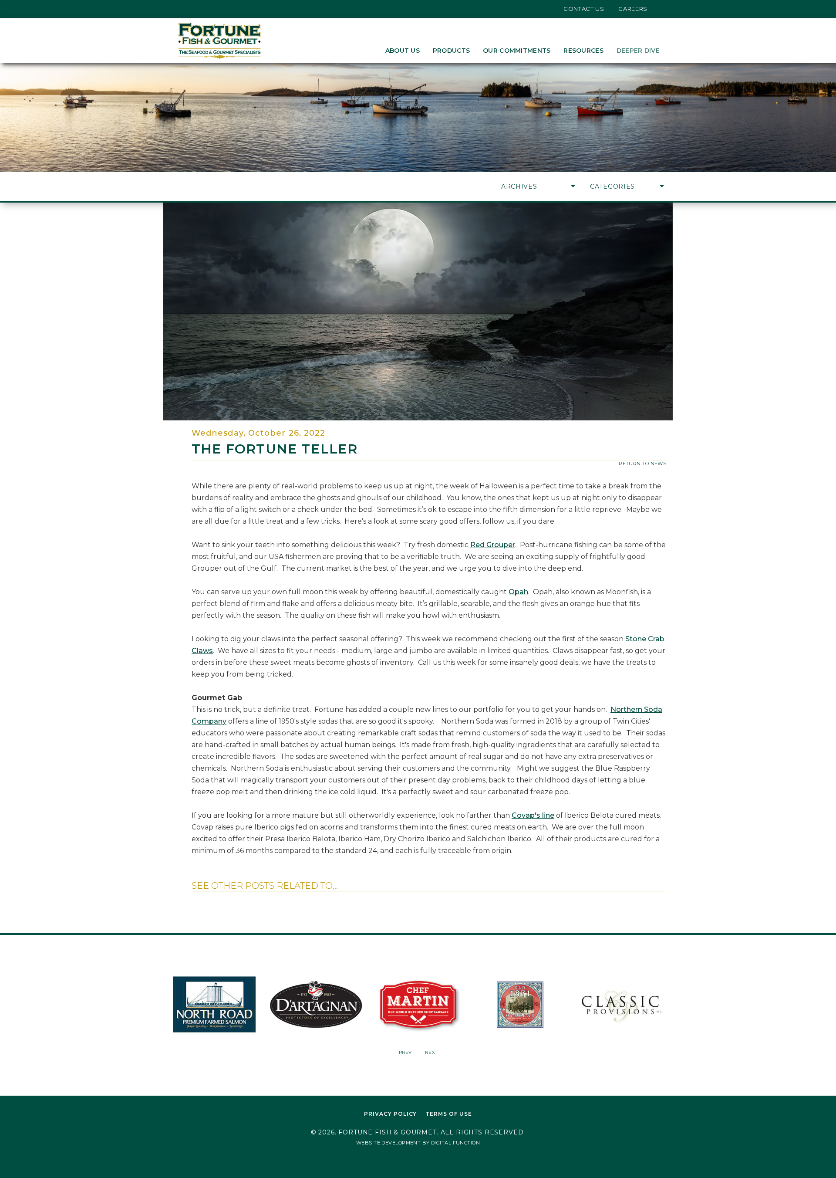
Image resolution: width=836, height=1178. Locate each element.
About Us (402, 50)
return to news (642, 463)
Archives (519, 186)
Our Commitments (516, 50)
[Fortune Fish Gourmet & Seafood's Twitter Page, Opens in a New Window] (179, 8)
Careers (632, 8)
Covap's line (533, 815)
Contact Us (583, 8)
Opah (518, 592)
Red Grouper (492, 545)
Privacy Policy (390, 1113)
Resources (583, 50)
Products (451, 50)
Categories (612, 186)
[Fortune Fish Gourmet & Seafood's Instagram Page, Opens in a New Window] (193, 8)
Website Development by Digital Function (418, 1143)
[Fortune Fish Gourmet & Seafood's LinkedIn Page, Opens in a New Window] (206, 8)
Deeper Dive (638, 50)
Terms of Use (448, 1113)
